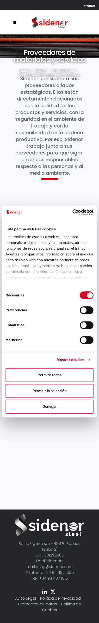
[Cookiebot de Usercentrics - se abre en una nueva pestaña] (72, 212)
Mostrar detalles (70, 360)
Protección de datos (37, 604)
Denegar (50, 406)
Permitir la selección (49, 391)
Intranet (88, 6)
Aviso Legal (25, 598)
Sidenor (41, 70)
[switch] (86, 310)
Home (24, 70)
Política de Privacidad (60, 598)
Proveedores (64, 70)
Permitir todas (50, 375)
